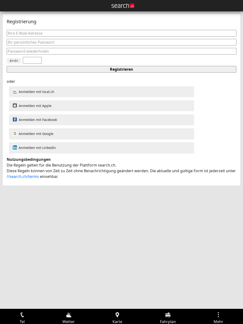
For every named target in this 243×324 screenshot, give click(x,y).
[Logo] (123, 5)
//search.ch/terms (23, 176)
